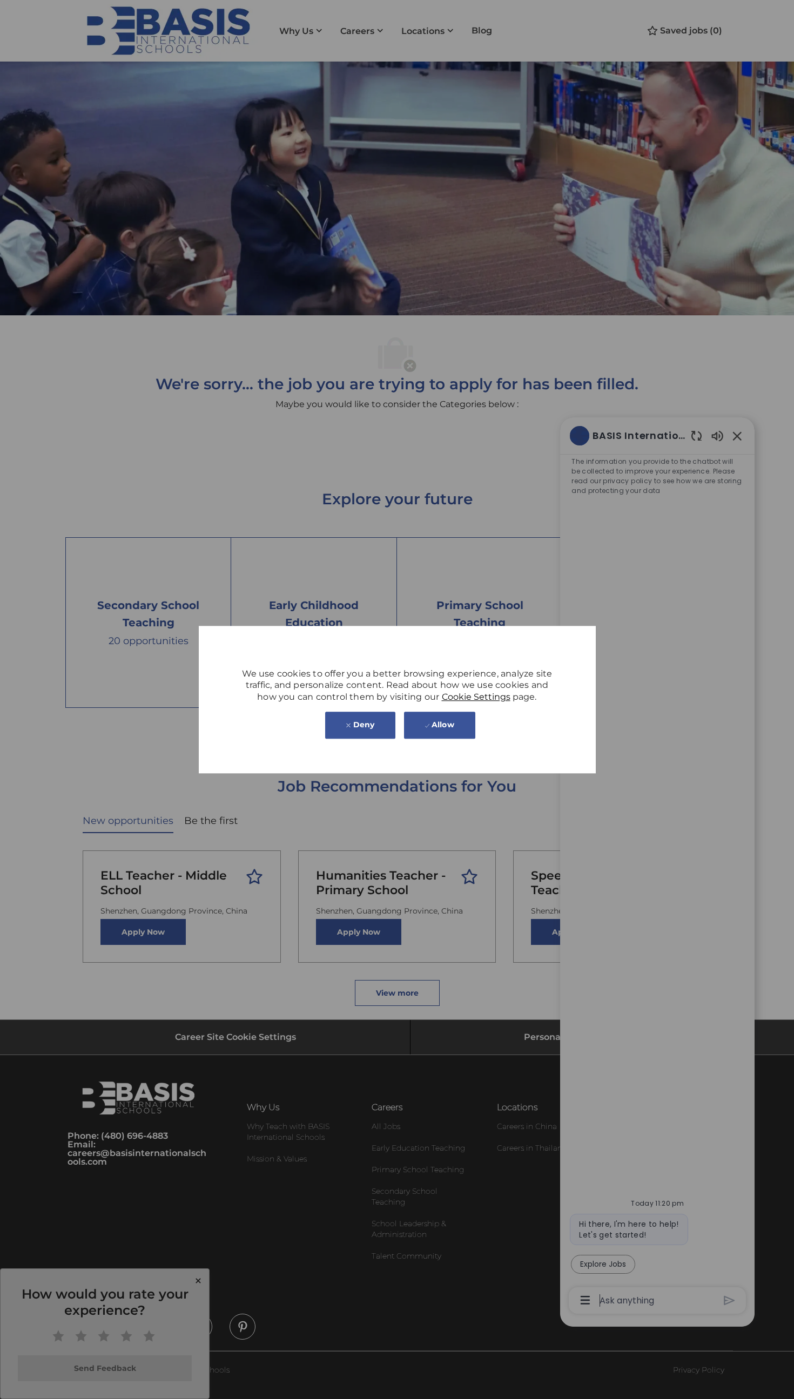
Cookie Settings (476, 697)
